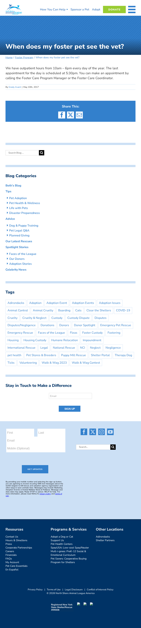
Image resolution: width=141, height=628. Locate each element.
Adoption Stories (20, 264)
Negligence (113, 348)
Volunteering (28, 363)
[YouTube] (110, 432)
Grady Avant (15, 87)
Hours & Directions (16, 540)
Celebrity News (16, 270)
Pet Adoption (18, 198)
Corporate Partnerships (19, 547)
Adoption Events (83, 303)
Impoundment (92, 340)
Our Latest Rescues (19, 241)
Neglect (95, 348)
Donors (64, 325)
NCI (82, 348)
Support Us (57, 540)
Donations (47, 325)
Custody (56, 318)
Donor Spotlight (84, 325)
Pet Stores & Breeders (41, 355)
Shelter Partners (105, 540)
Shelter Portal (100, 355)
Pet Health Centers (62, 544)
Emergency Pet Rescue (115, 325)
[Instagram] (101, 432)
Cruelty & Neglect (34, 318)
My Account (12, 562)
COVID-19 (123, 310)
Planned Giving (19, 235)
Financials (11, 555)
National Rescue (64, 348)
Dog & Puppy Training (23, 226)
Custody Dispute (78, 318)
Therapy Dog (123, 355)
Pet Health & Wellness (24, 203)
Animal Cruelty (43, 310)
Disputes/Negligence (22, 325)
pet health (14, 355)
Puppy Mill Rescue (73, 355)
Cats (78, 310)
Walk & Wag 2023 (54, 363)
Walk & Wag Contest (86, 363)
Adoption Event (56, 303)
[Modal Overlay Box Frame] (70, 402)
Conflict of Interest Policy (100, 589)
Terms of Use (54, 589)
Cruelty (12, 318)
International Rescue (21, 348)
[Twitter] (92, 432)
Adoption (35, 303)
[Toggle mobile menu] (131, 9)
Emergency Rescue (20, 333)
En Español (12, 569)
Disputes (100, 318)
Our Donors (17, 259)
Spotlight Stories (17, 247)
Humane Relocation (64, 340)
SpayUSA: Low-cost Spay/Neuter (70, 547)
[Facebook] (84, 432)
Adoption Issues (109, 303)
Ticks (11, 363)
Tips (8, 191)
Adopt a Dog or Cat (62, 536)
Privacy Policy (35, 589)
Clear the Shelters (98, 310)
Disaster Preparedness (24, 213)
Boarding (64, 310)
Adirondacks (16, 303)
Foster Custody (92, 333)
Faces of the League (22, 254)
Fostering (114, 333)
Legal (44, 348)
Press (9, 544)
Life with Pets (18, 208)
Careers (10, 551)
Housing (13, 340)
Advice (10, 219)
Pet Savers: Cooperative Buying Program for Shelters (68, 560)
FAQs (9, 558)
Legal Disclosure (74, 589)
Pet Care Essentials (17, 566)
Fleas (73, 333)
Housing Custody (35, 340)
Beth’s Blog (13, 186)
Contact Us (12, 536)
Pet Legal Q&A (19, 231)
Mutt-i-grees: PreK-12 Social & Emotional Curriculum (68, 553)
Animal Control (18, 310)
